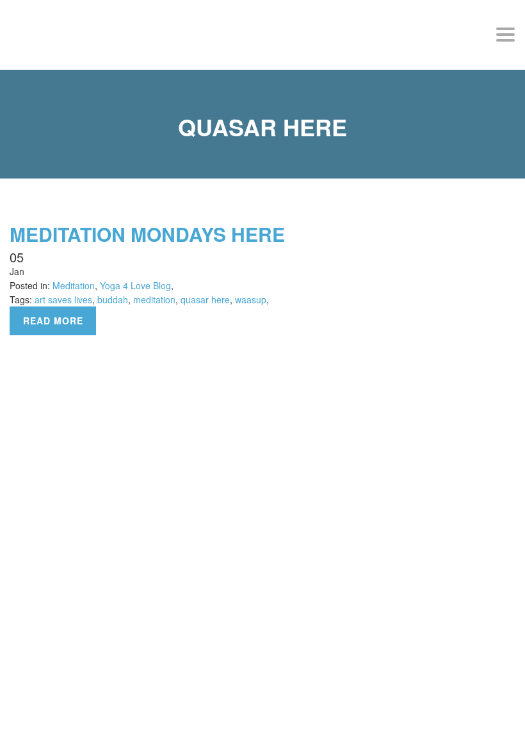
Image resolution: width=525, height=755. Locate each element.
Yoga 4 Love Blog (135, 285)
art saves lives (63, 299)
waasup (250, 299)
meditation (154, 299)
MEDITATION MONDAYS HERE (147, 234)
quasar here (205, 299)
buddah (112, 299)
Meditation (73, 285)
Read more (53, 320)
